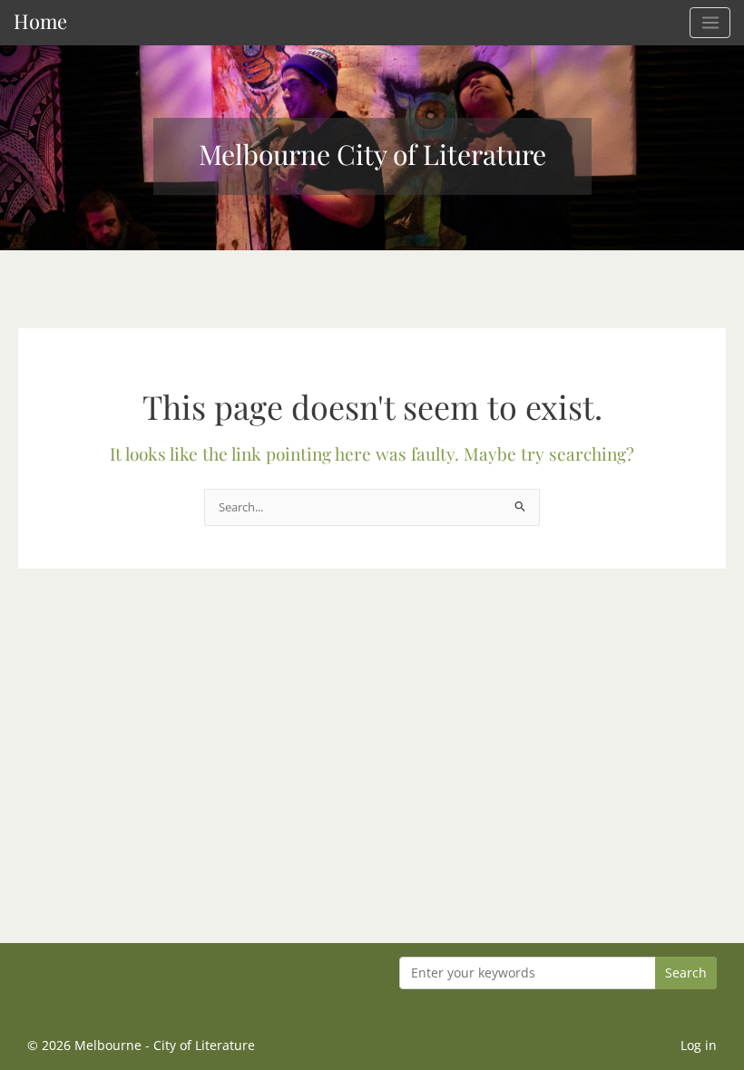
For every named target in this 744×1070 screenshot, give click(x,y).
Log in (698, 1045)
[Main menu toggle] (710, 22)
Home (40, 20)
